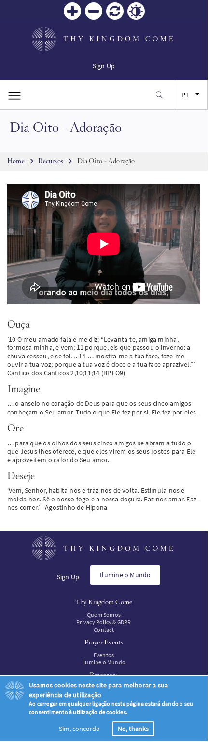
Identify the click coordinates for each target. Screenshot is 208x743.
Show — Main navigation (14, 94)
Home (16, 161)
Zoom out (93, 11)
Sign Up (104, 65)
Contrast (136, 11)
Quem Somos (104, 614)
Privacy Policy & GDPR (103, 622)
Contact (103, 629)
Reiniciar (115, 11)
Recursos (50, 161)
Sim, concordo (79, 728)
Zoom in (72, 11)
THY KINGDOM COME (119, 39)
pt (185, 94)
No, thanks (133, 728)
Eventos (104, 654)
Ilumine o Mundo (125, 575)
